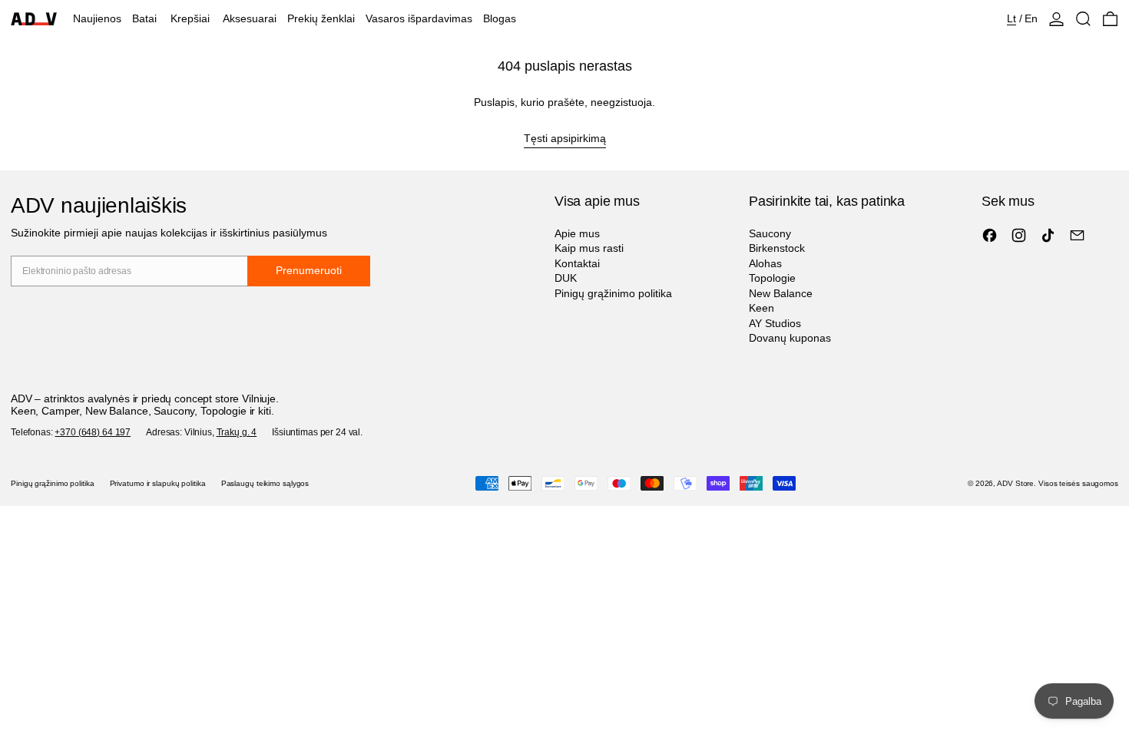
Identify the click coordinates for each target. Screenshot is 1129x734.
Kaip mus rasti (589, 248)
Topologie (772, 278)
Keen (761, 308)
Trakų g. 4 (237, 432)
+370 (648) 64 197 (93, 432)
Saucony (770, 233)
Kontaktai (577, 263)
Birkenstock (777, 248)
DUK (566, 278)
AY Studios (775, 323)
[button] (1083, 19)
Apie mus (577, 233)
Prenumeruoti (309, 270)
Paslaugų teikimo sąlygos (265, 483)
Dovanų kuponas (790, 338)
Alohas (765, 263)
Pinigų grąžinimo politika (613, 293)
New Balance (781, 293)
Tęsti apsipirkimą (565, 138)
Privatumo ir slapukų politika (158, 483)
